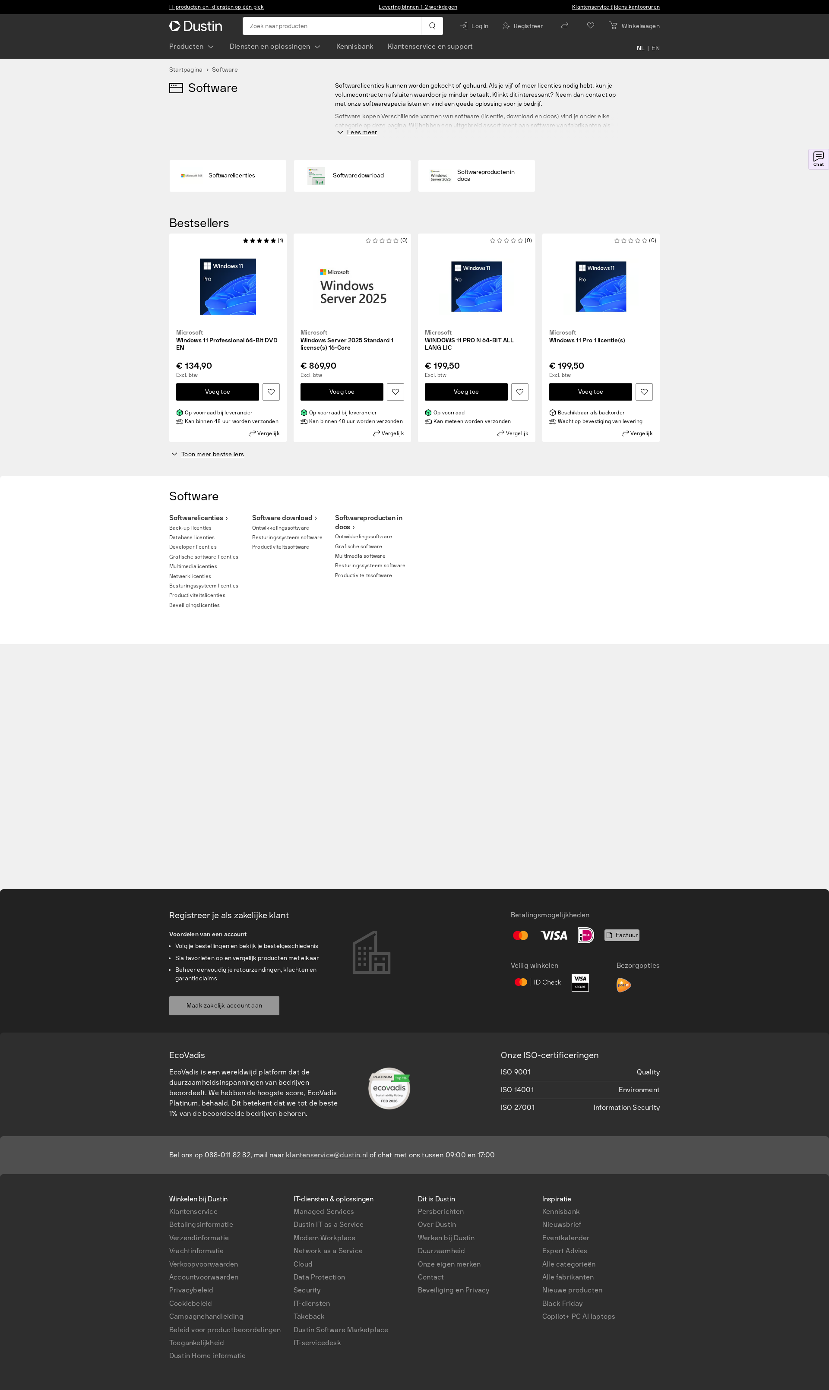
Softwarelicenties (196, 518)
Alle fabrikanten (568, 1277)
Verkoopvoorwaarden (203, 1264)
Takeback (309, 1316)
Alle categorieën (568, 1264)
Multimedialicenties (193, 566)
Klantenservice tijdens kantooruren (616, 7)
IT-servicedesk (317, 1343)
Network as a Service (328, 1251)
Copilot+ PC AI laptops (578, 1316)
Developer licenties (193, 547)
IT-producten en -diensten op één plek (216, 7)
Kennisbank (355, 46)
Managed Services (324, 1211)
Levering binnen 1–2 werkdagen (418, 7)
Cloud (303, 1264)
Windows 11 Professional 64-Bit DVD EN (227, 340)
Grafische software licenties (204, 557)
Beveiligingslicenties (194, 605)
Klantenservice (193, 1211)
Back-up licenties (190, 528)
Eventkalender (566, 1238)
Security (307, 1290)
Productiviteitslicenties (197, 595)
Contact (431, 1277)
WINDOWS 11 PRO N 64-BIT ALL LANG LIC (469, 340)
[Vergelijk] (565, 26)
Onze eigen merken (449, 1264)
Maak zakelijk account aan (224, 1005)
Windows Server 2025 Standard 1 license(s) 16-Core (347, 340)
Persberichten (441, 1211)
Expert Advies (565, 1251)
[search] (432, 26)
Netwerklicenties (190, 576)
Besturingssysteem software (287, 537)
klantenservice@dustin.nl (327, 1155)
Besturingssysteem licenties (203, 586)
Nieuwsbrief (561, 1224)
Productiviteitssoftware (281, 547)
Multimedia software (360, 556)
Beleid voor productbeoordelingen (225, 1330)
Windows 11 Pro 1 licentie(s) (587, 336)
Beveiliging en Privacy (453, 1290)
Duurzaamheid (441, 1251)
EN (656, 48)
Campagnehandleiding (206, 1316)
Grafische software (359, 546)
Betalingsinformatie (201, 1224)
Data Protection (319, 1277)
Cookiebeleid (190, 1303)
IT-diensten (312, 1303)
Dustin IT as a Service (329, 1224)
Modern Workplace (324, 1238)
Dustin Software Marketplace (341, 1330)
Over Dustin (437, 1224)
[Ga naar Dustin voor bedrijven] (197, 26)
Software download (282, 518)
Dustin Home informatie (207, 1356)
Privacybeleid (191, 1290)
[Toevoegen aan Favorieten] (271, 392)
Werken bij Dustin (446, 1238)
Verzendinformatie (199, 1238)
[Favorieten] (590, 26)
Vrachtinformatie (196, 1251)
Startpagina (186, 69)
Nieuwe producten (572, 1290)
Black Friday (562, 1303)
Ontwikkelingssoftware (280, 528)
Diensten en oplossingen (270, 46)
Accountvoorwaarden (204, 1277)
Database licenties (192, 537)
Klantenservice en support (430, 46)
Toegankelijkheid (196, 1343)
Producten (186, 46)
